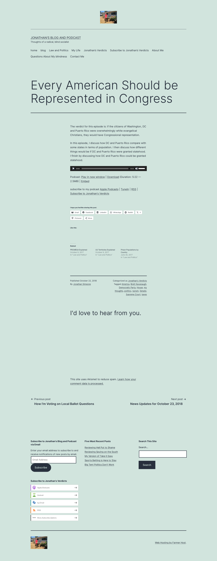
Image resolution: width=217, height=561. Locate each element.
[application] (108, 168)
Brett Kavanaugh (138, 284)
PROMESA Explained (78, 250)
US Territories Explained (105, 250)
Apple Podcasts (109, 189)
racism (135, 291)
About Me (158, 50)
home (34, 50)
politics (127, 291)
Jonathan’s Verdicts (95, 50)
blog (43, 50)
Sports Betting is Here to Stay (100, 460)
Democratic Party (127, 287)
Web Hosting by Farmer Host (170, 542)
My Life (76, 50)
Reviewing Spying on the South (101, 451)
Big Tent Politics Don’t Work (99, 464)
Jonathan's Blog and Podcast (56, 38)
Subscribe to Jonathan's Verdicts (89, 193)
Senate (143, 291)
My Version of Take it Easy (99, 456)
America (125, 284)
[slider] (142, 168)
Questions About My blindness (49, 56)
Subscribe (41, 467)
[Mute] (136, 168)
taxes (144, 294)
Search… (143, 447)
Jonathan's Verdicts (137, 280)
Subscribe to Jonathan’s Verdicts (129, 50)
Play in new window (93, 176)
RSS (133, 189)
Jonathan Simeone (82, 284)
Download (113, 176)
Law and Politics (58, 50)
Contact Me (77, 56)
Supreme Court (133, 294)
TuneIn (125, 189)
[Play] (73, 168)
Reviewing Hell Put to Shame (100, 447)
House (140, 287)
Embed (85, 181)
